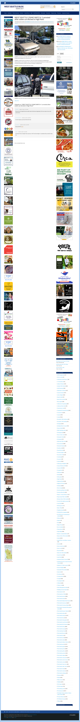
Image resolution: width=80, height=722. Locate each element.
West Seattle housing (61, 628)
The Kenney (59, 574)
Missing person (60, 505)
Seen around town (60, 546)
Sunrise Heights (60, 567)
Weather (59, 13)
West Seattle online (61, 639)
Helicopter (59, 476)
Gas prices (59, 459)
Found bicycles (60, 450)
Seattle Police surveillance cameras (64, 540)
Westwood (59, 675)
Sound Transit (60, 555)
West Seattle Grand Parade (62, 622)
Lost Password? (69, 62)
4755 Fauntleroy (60, 381)
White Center (59, 679)
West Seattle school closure (62, 659)
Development (59, 432)
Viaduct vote (59, 585)
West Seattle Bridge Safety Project (63, 600)
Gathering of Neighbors (62, 463)
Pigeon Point (59, 524)
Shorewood (59, 550)
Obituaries (43, 13)
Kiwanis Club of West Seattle (62, 499)
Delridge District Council (62, 426)
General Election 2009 (61, 465)
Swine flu (59, 572)
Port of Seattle (60, 527)
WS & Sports (59, 684)
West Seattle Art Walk (61, 594)
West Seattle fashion (61, 613)
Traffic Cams (53, 13)
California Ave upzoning (62, 403)
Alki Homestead (60, 388)
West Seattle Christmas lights (63, 605)
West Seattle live (60, 635)
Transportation (60, 576)
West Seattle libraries (61, 633)
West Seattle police (61, 648)
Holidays (59, 485)
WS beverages (60, 686)
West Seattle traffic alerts (62, 666)
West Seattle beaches (61, 596)
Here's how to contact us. (32, 714)
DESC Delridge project (61, 430)
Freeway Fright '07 (60, 452)
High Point (59, 479)
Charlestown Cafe (60, 408)
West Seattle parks (60, 644)
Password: (58, 59)
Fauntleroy (59, 448)
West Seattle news (60, 637)
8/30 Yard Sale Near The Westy (62, 364)
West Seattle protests (61, 653)
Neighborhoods (60, 510)
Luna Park (59, 503)
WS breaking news (60, 688)
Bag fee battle (60, 397)
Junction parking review (62, 490)
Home (5, 13)
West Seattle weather (61, 670)
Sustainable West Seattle (62, 569)
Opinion (59, 520)
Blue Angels (59, 401)
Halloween (59, 472)
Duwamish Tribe (60, 437)
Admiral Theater (60, 383)
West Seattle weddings (61, 673)
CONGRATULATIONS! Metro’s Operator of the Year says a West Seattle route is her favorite (65, 48)
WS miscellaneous (60, 696)
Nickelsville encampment (62, 512)
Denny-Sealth (60, 428)
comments (10, 717)
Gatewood (59, 461)
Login (58, 53)
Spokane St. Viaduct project (62, 565)
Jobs (31, 13)
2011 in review (60, 377)
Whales (58, 677)
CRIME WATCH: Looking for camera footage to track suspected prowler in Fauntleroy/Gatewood (64, 38)
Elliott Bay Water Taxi (61, 441)
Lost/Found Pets (36, 13)
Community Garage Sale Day (62, 410)
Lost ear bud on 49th (60, 367)
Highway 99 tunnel (61, 483)
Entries (5, 717)
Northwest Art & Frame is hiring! (62, 361)
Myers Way (59, 507)
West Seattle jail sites (61, 631)
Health (58, 474)
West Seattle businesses (61, 603)
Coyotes (58, 414)
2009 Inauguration (60, 375)
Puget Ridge (59, 531)
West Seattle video (60, 668)
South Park (59, 557)
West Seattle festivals (61, 615)
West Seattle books (60, 598)
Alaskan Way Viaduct (61, 386)
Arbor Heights (60, 395)
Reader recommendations (62, 533)
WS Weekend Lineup (61, 699)
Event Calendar (16, 13)
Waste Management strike (62, 587)
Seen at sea (59, 548)
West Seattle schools (61, 662)
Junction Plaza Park (61, 492)
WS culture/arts (60, 690)
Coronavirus (59, 412)
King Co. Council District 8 (62, 494)
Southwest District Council (62, 559)
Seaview (58, 544)
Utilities (58, 583)
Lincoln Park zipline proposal (63, 501)
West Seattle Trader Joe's (62, 664)
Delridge (59, 423)
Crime (58, 417)
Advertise (10, 13)
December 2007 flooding (62, 421)
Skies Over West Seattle (61, 552)
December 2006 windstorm (62, 419)
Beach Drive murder (61, 399)
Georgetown (59, 470)
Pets (58, 522)
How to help (59, 488)
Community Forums (65, 13)
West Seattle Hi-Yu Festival (62, 624)
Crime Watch (27, 13)
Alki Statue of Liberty (61, 390)
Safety (58, 538)
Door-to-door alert (60, 434)
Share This (17, 100)
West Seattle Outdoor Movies (62, 642)
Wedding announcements (62, 589)
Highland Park (60, 481)
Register (61, 53)
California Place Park (61, 406)
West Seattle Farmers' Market (63, 611)
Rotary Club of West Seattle (62, 536)
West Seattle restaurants (62, 657)
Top (15, 717)
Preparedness (60, 529)
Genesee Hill (59, 468)
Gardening (59, 457)
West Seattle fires (60, 617)
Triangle (59, 578)
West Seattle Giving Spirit (62, 620)
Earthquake (59, 439)
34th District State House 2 (62, 379)
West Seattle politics (61, 651)
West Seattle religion (61, 655)
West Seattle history (61, 626)
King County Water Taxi (62, 496)
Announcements (60, 392)
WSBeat (58, 701)
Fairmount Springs (61, 445)
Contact (21, 13)
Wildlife (58, 682)
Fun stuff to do (60, 454)
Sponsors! (48, 13)
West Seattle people (61, 646)
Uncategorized (60, 580)
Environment (60, 443)
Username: (58, 56)
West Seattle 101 (60, 591)
